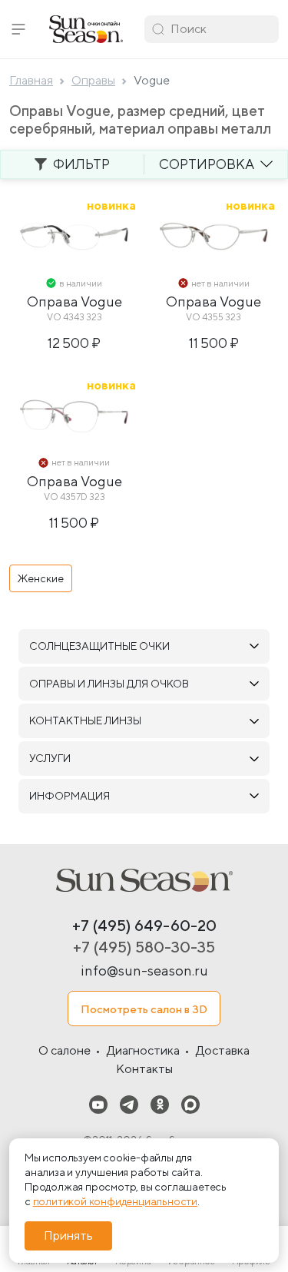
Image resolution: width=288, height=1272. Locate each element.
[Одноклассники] (160, 1103)
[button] (18, 29)
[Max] (190, 1103)
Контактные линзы (85, 720)
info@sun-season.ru (144, 970)
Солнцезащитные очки (99, 646)
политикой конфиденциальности (115, 1201)
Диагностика (143, 1050)
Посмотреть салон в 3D (144, 1008)
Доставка (223, 1050)
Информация (69, 796)
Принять (68, 1235)
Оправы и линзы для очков (109, 683)
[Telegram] (129, 1103)
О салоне (64, 1050)
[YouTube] (98, 1103)
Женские (41, 578)
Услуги (50, 758)
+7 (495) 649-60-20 (144, 925)
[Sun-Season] (144, 880)
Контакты (144, 1069)
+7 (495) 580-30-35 (144, 947)
